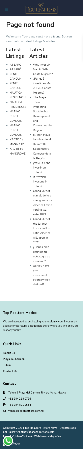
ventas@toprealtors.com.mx (26, 411)
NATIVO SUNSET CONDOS (16, 116)
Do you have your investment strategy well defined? (41, 275)
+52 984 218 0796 (19, 399)
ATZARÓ (15, 65)
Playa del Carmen (14, 359)
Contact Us (10, 371)
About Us (9, 353)
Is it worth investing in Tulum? (40, 181)
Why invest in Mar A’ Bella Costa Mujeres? (43, 69)
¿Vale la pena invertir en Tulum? (41, 167)
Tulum (7, 365)
